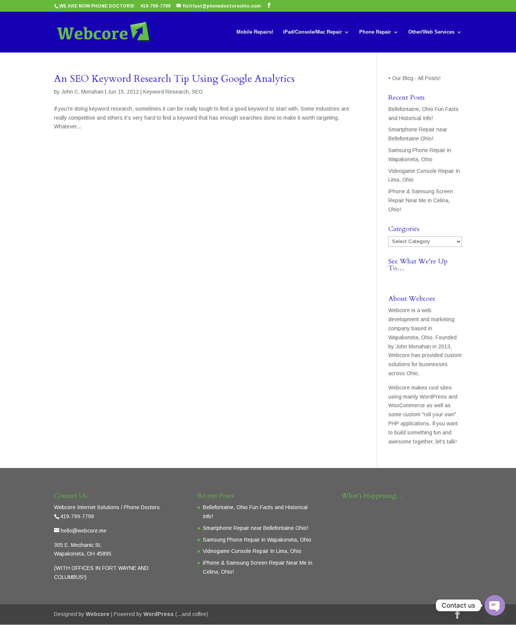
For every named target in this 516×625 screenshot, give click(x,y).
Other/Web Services (431, 32)
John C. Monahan (82, 92)
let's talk (445, 442)
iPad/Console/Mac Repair (312, 32)
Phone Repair (375, 32)
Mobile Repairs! (254, 32)
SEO (197, 92)
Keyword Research (166, 92)
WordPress (159, 614)
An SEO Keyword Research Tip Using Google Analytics (174, 78)
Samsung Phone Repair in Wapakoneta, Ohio (257, 540)
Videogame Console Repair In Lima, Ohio (252, 551)
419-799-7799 (155, 6)
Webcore (98, 614)
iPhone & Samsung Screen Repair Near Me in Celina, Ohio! (420, 200)
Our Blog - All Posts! (417, 78)
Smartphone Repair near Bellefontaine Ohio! (255, 528)
